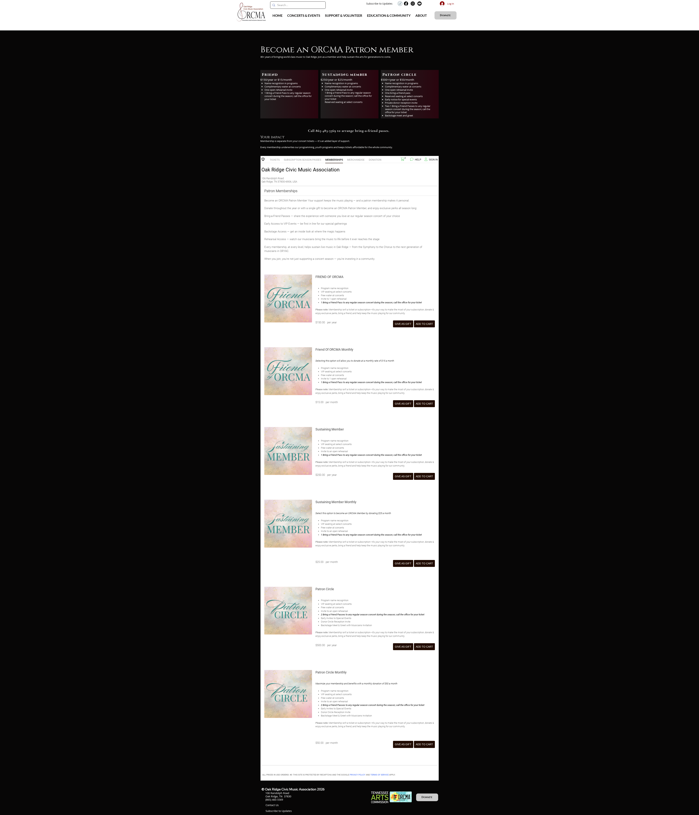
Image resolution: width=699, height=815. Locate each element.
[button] (303, 15)
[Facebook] (406, 3)
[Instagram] (413, 3)
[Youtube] (419, 3)
